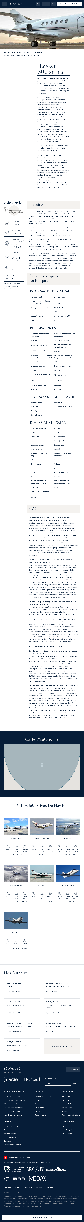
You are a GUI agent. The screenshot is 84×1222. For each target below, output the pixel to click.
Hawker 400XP (68, 886)
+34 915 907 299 (54, 1031)
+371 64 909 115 (14, 1050)
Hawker (38, 52)
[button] (46, 4)
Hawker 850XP (16, 886)
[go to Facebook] (9, 1073)
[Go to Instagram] (5, 1073)
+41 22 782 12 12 (15, 991)
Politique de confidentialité (34, 1187)
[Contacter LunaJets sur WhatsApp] (53, 4)
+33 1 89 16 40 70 (55, 1013)
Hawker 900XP (68, 838)
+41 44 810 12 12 (15, 1013)
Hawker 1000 (16, 933)
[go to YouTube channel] (12, 1073)
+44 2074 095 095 (55, 991)
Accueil (7, 52)
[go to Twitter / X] (16, 1073)
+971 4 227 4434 (15, 1031)
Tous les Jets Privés (23, 52)
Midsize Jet (16, 234)
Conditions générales (12, 1187)
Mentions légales (53, 1187)
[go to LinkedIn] (20, 1073)
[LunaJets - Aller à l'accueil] (16, 4)
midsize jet (35, 312)
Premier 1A (42, 886)
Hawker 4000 (16, 838)
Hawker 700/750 (42, 838)
